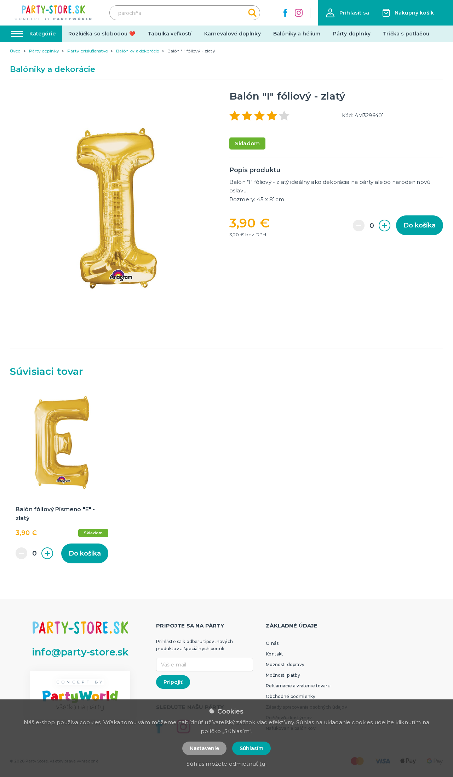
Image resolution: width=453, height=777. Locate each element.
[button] (347, 12)
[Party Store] (54, 13)
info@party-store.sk (80, 652)
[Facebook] (285, 13)
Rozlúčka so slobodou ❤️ (101, 33)
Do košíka (419, 225)
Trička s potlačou (406, 33)
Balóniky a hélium (297, 33)
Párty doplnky (352, 33)
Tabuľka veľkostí (170, 33)
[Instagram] (299, 13)
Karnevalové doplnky (232, 33)
